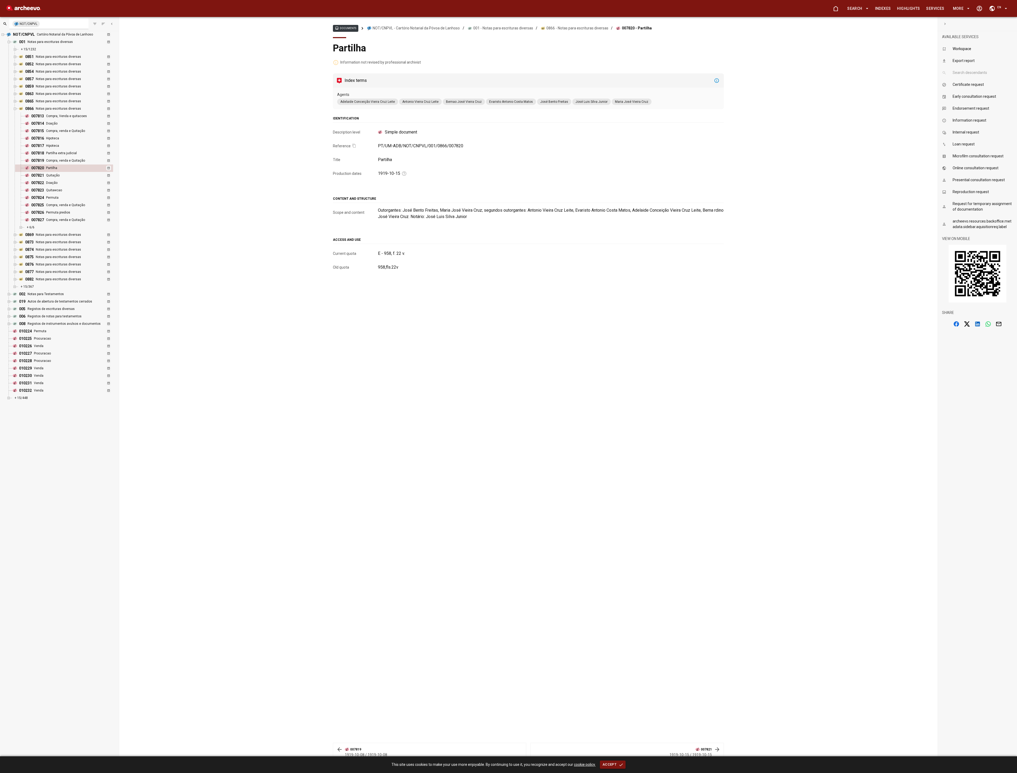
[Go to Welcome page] (835, 8)
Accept (610, 764)
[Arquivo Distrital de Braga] (23, 9)
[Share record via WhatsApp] (988, 324)
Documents (345, 28)
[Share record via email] (998, 324)
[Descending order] (103, 24)
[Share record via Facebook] (956, 324)
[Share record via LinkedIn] (977, 324)
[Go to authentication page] (979, 8)
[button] (857, 9)
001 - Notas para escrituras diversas (503, 28)
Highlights (908, 8)
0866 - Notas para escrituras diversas (577, 28)
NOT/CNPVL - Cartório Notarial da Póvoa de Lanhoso (416, 28)
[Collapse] (112, 24)
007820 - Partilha (637, 28)
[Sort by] (95, 24)
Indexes (883, 8)
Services (935, 8)
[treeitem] (70, 168)
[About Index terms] (717, 81)
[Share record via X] (967, 324)
